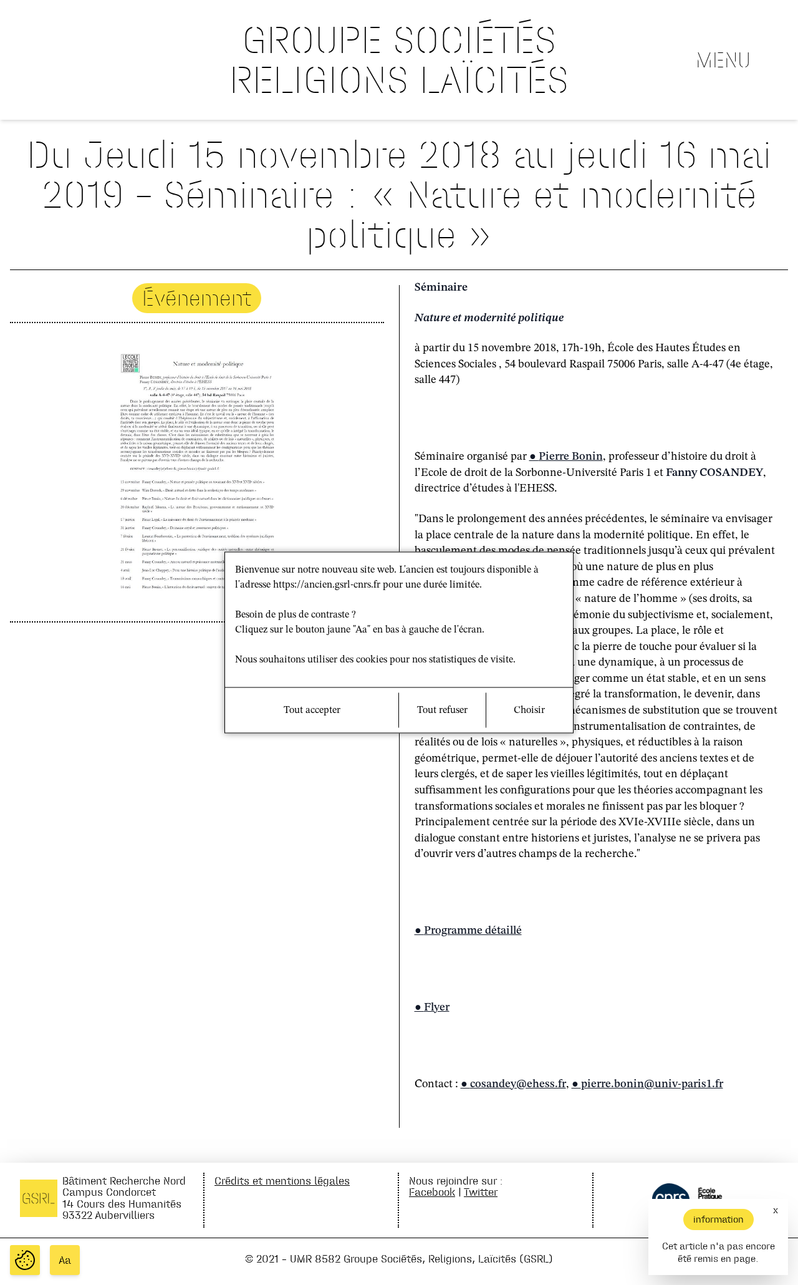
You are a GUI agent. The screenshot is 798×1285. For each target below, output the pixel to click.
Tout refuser (442, 710)
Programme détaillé (473, 930)
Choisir (529, 710)
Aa (65, 1260)
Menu (723, 59)
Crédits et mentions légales (282, 1180)
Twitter (481, 1191)
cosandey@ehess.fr (518, 1084)
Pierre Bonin (571, 456)
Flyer (436, 1007)
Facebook (432, 1191)
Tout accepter (312, 710)
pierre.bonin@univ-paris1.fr (652, 1084)
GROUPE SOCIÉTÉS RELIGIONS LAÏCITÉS (399, 59)
